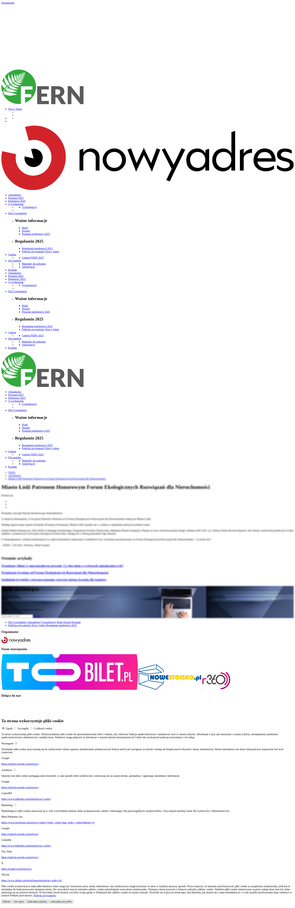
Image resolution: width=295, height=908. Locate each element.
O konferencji (29, 207)
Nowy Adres (15, 109)
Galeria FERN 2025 (33, 257)
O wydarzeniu (16, 204)
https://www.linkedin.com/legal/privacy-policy (26, 799)
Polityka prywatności (44, 895)
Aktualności (14, 194)
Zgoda (9, 728)
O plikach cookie (43, 728)
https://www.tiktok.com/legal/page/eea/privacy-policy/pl (31, 880)
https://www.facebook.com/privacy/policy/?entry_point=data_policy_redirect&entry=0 (47, 822)
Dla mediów (15, 260)
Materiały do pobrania (34, 263)
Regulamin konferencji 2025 (37, 248)
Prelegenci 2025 (17, 201)
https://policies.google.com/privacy (20, 763)
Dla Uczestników (17, 213)
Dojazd (26, 230)
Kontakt (12, 269)
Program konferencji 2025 (36, 233)
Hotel (25, 227)
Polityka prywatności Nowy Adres (40, 251)
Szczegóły (23, 728)
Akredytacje (28, 266)
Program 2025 (16, 198)
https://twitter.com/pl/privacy (16, 868)
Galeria (12, 254)
